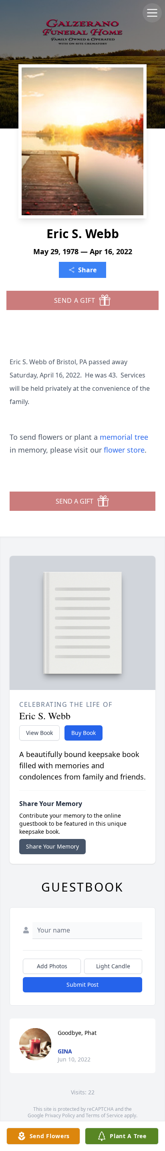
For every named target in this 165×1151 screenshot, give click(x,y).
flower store (124, 450)
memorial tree (124, 437)
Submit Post (82, 984)
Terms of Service (104, 1115)
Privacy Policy (60, 1115)
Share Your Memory (52, 846)
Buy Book (83, 733)
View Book (39, 733)
